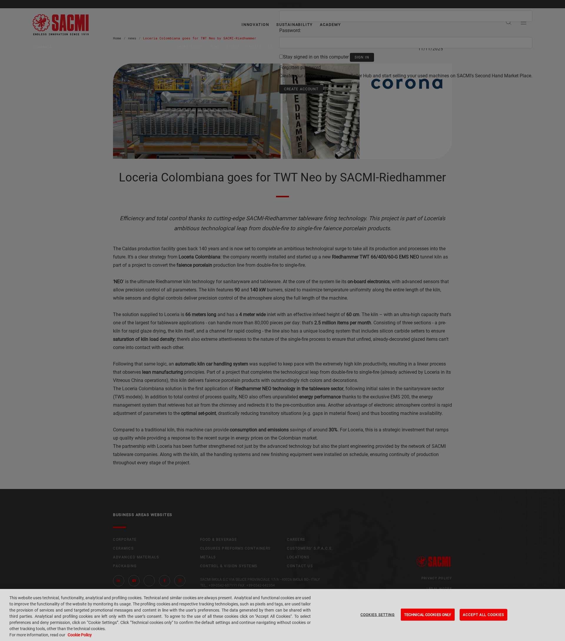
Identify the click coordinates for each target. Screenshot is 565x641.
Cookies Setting (377, 614)
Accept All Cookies (483, 614)
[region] (282, 615)
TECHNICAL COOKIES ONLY (427, 614)
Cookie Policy (80, 634)
